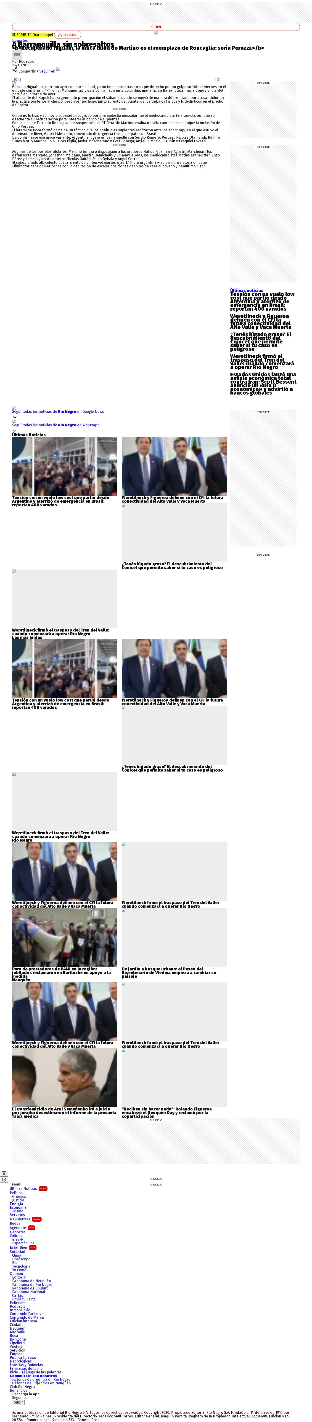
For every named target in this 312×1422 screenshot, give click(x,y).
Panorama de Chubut (30, 1288)
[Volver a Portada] (156, 27)
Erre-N (18, 1239)
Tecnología (21, 1266)
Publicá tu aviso (23, 1358)
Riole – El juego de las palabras (36, 1372)
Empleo (16, 1354)
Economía (18, 1207)
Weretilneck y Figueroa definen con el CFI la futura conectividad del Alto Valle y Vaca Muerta (260, 321)
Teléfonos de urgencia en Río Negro (40, 1379)
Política (16, 1193)
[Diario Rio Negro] (30, 1407)
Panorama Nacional (28, 1292)
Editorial (19, 1277)
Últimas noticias (246, 290)
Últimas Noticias (28, 1188)
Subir (18, 1402)
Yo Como (19, 1270)
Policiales (18, 1303)
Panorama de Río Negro (32, 1285)
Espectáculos (23, 1243)
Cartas (17, 1295)
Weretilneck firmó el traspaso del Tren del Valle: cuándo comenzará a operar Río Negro (262, 361)
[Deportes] (156, 32)
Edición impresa (23, 1321)
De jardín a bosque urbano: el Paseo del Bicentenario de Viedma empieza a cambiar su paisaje (169, 973)
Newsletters (25, 1219)
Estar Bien (22, 1247)
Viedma (16, 1347)
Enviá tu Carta (24, 1299)
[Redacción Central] (17, 51)
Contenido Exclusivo (26, 1314)
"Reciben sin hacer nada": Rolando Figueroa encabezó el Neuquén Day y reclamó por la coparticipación (167, 1113)
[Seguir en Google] (14, 83)
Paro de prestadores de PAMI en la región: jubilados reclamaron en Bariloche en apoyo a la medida (61, 973)
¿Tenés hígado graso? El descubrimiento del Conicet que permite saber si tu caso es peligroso (260, 341)
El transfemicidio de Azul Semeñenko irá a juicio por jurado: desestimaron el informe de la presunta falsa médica (64, 1113)
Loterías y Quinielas (26, 1365)
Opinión (16, 1274)
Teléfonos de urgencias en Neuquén (40, 1383)
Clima (16, 1255)
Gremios (19, 1196)
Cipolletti (17, 1343)
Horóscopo (21, 1259)
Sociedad (17, 1252)
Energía (16, 1204)
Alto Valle (17, 1332)
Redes (15, 1223)
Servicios (17, 1215)
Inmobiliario (20, 1310)
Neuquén (17, 1328)
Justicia (18, 1200)
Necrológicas (21, 1361)
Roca (14, 1336)
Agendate (22, 1228)
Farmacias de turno (26, 1368)
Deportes (18, 1232)
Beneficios (18, 1390)
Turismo (16, 1211)
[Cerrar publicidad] (4, 1174)
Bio (14, 1263)
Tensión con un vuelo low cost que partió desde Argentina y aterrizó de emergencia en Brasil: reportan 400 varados (262, 301)
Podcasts (17, 1306)
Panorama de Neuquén (31, 1281)
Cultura (16, 1236)
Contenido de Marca (27, 1317)
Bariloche (18, 1339)
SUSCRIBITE (32, 35)
